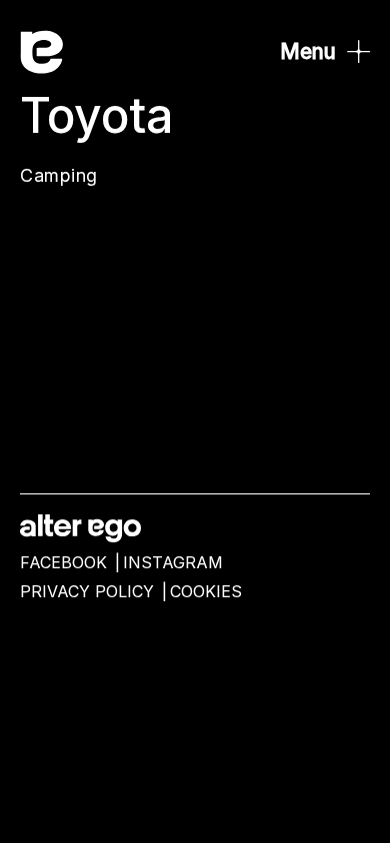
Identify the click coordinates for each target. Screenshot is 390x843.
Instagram (173, 562)
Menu (308, 51)
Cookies (206, 591)
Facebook (63, 562)
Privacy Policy (87, 591)
